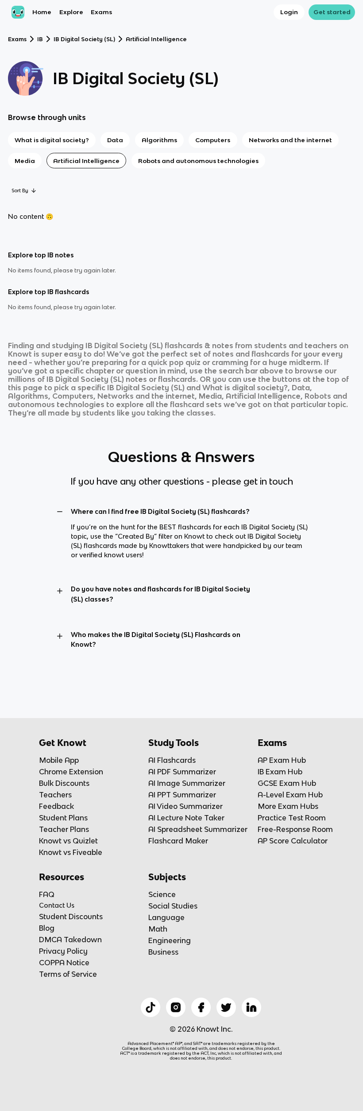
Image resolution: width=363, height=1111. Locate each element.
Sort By (20, 190)
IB (40, 39)
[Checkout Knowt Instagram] (175, 1007)
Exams (101, 12)
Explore (71, 12)
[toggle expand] (59, 511)
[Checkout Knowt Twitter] (226, 1007)
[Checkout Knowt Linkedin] (251, 1007)
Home (41, 12)
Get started (332, 12)
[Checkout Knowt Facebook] (201, 1007)
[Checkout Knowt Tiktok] (150, 1007)
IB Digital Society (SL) (84, 39)
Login (289, 12)
